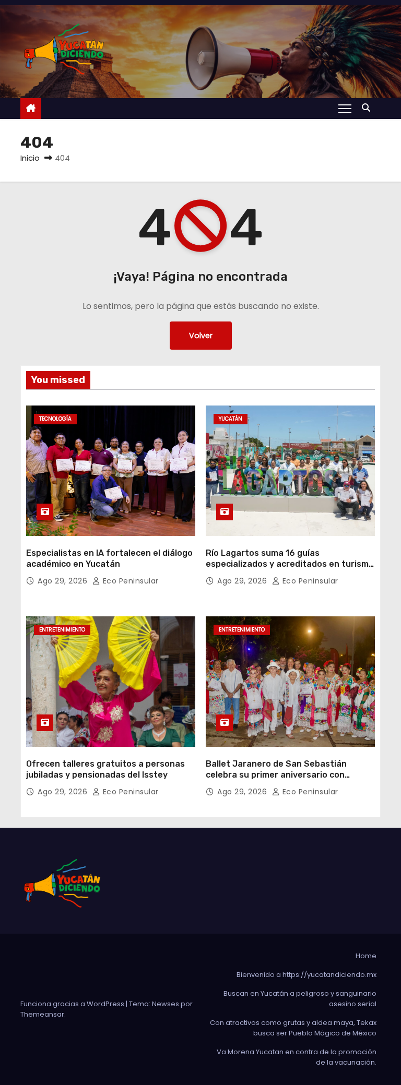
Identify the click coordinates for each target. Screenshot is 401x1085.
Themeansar (42, 1014)
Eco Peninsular (129, 581)
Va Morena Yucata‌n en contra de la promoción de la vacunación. (296, 1057)
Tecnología (55, 419)
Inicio (30, 157)
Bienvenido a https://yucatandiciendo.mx (306, 975)
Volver (201, 335)
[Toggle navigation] (345, 108)
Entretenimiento (62, 630)
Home (366, 956)
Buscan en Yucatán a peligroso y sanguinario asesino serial (299, 998)
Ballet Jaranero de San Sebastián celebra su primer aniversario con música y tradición (276, 775)
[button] (369, 108)
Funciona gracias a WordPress (73, 1004)
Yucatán (230, 419)
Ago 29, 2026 (64, 581)
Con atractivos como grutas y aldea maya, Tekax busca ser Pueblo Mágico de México (293, 1028)
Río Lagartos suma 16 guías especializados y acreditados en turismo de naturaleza (290, 564)
